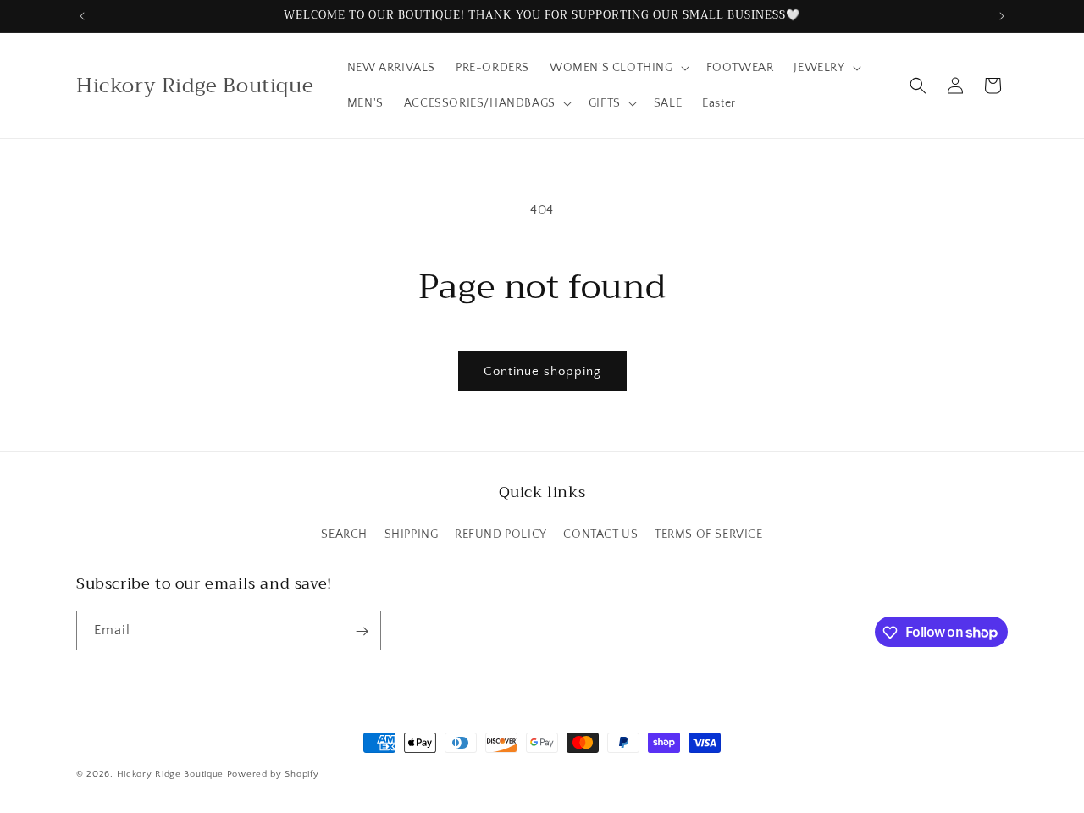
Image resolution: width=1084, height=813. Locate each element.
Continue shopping (542, 371)
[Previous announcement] (82, 16)
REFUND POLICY (501, 533)
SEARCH (344, 533)
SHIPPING (411, 533)
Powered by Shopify (273, 774)
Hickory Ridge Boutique (172, 774)
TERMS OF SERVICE (709, 533)
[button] (617, 68)
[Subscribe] (361, 631)
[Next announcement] (1001, 16)
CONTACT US (600, 533)
